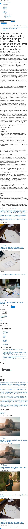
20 (3, 316)
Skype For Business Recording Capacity (13, 406)
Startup (4, 342)
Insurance (5, 6)
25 (1, 317)
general (4, 336)
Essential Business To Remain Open (13, 393)
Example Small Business (23, 393)
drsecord (2, 413)
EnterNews (13, 527)
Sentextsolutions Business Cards (20, 405)
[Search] (0, 19)
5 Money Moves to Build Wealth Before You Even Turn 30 (12, 275)
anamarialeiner (3, 412)
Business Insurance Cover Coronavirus (6, 385)
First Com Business (13, 396)
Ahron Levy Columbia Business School (12, 382)
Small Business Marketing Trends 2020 (14, 214)
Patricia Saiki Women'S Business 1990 (11, 402)
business (10, 384)
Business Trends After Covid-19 (15, 210)
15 (5, 315)
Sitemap (7, 17)
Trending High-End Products (12, 215)
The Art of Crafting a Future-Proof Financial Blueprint (11, 302)
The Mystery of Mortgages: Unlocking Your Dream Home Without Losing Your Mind (13, 468)
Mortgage (5, 7)
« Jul (1, 320)
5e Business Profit (3, 382)
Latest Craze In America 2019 (15, 398)
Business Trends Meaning (11, 211)
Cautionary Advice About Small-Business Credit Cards (13, 217)
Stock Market (5, 344)
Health (4, 337)
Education (5, 333)
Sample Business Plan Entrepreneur (6, 404)
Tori (2, 54)
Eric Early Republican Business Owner (19, 392)
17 (0, 316)
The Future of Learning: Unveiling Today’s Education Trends (15, 354)
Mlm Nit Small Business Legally (15, 401)
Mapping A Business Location (9, 400)
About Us (5, 12)
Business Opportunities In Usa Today (10, 208)
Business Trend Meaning (23, 208)
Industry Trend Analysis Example (14, 212)
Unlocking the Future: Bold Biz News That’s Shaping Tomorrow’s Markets (13, 440)
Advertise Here (8, 13)
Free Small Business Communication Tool (19, 397)
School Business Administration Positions (18, 404)
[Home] (0, 3)
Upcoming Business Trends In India (13, 216)
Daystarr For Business (22, 389)
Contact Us (7, 15)
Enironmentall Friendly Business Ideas (6, 392)
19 (2, 316)
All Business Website (22, 382)
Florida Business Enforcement (8, 397)
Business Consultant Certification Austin (19, 384)
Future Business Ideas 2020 (5, 398)
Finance (4, 11)
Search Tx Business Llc (10, 405)
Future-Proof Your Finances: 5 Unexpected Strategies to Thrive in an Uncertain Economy (12, 248)
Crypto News (5, 4)
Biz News (4, 10)
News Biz (4, 8)
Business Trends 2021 (4, 210)
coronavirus (14, 389)
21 (4, 316)
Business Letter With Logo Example (18, 385)
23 (6, 316)
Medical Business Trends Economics (20, 400)
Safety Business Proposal (22, 402)
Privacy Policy (8, 16)
